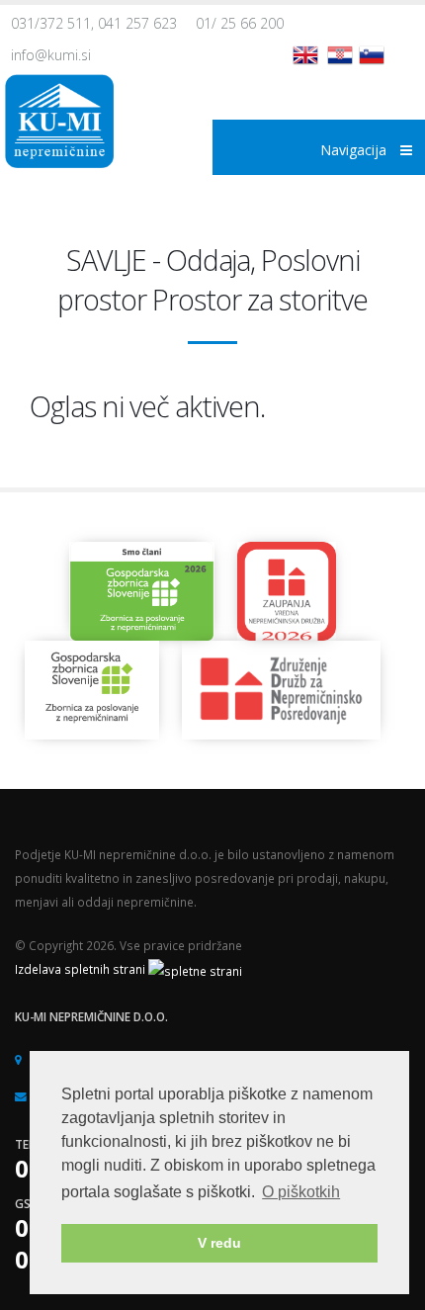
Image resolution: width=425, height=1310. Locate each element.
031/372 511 (51, 23)
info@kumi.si (51, 54)
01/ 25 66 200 (240, 23)
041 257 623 (137, 23)
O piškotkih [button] (301, 1191)
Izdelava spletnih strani (81, 969)
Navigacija (355, 149)
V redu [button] (219, 1243)
